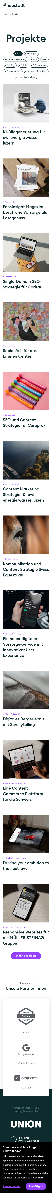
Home (5, 14)
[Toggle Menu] (46, 5)
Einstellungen (12, 1186)
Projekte (15, 14)
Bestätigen (36, 1186)
